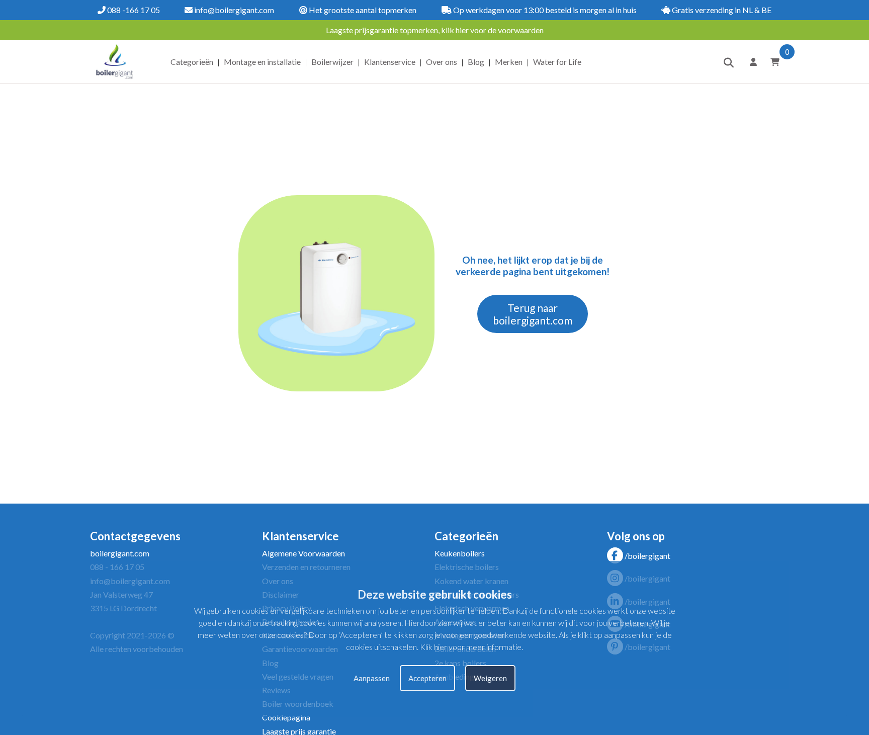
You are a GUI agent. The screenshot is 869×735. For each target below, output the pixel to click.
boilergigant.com (119, 553)
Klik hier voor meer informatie (471, 646)
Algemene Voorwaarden (303, 553)
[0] (771, 61)
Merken (509, 61)
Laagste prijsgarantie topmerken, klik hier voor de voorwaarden (435, 30)
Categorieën (191, 61)
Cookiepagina (286, 717)
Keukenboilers (459, 553)
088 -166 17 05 (133, 10)
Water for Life (557, 61)
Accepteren (427, 677)
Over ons (441, 61)
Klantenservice (389, 61)
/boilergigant (647, 555)
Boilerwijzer (332, 61)
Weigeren (490, 677)
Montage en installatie (262, 61)
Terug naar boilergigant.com (532, 313)
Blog (476, 61)
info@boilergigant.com (233, 10)
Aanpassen (372, 677)
